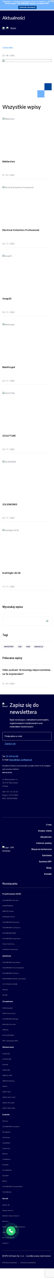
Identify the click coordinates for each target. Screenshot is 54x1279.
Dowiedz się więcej (27, 7)
